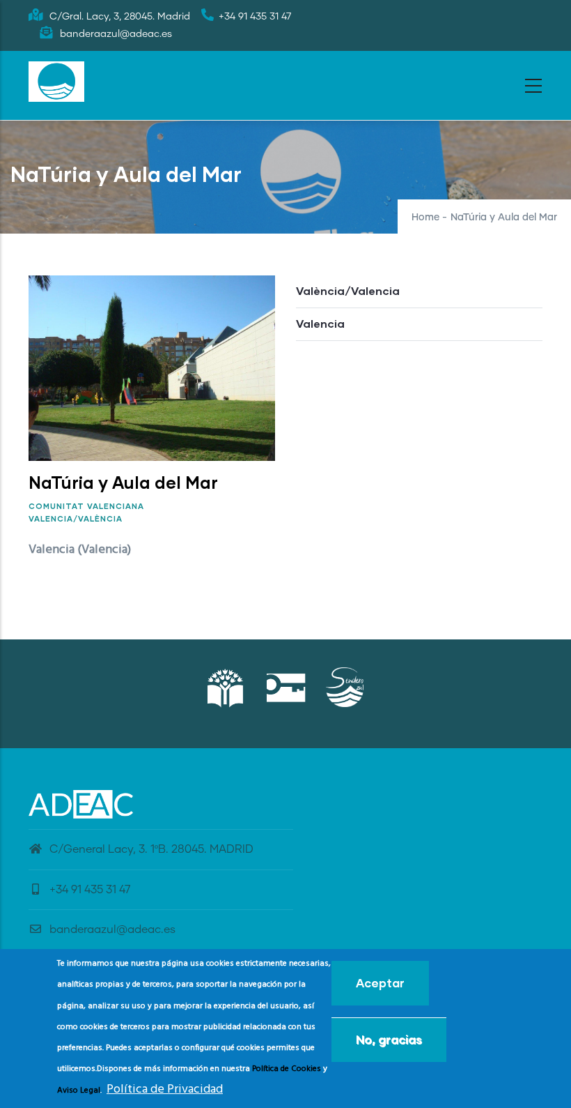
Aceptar (380, 983)
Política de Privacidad (165, 1089)
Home (425, 217)
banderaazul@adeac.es (112, 929)
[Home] (56, 81)
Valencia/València (76, 518)
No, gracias (389, 1039)
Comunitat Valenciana (86, 505)
